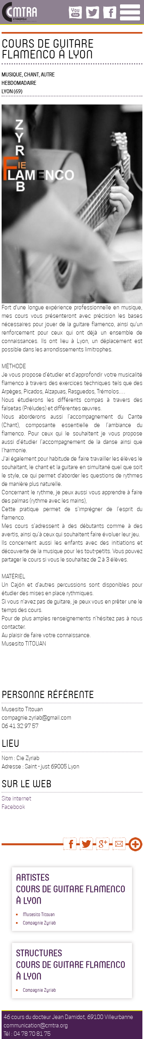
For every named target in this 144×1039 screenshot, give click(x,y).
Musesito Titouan (39, 914)
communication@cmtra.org (36, 1025)
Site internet (16, 798)
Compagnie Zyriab (39, 922)
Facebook (13, 807)
